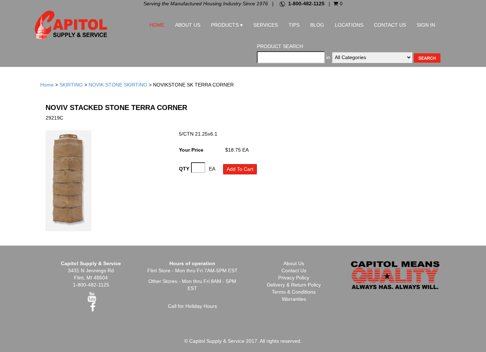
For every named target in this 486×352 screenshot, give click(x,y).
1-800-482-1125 (306, 3)
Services (265, 25)
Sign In (426, 25)
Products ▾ (227, 25)
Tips (294, 25)
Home (156, 25)
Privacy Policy (293, 277)
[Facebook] (93, 309)
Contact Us (390, 25)
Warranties (294, 299)
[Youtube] (92, 298)
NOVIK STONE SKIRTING (118, 85)
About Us (187, 25)
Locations (349, 25)
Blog (317, 25)
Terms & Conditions (294, 292)
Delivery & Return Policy (294, 285)
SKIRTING (71, 85)
